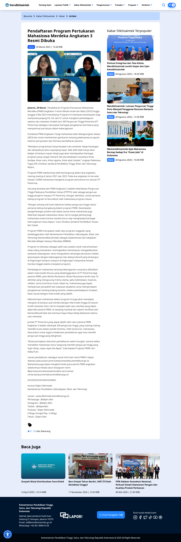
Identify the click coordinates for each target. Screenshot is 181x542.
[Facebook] (140, 517)
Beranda (28, 16)
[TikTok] (150, 517)
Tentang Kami (45, 5)
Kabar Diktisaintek (82, 5)
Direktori (146, 5)
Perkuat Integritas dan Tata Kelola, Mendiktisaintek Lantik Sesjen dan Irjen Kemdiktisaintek (128, 66)
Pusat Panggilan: (112, 514)
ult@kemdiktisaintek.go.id (39, 522)
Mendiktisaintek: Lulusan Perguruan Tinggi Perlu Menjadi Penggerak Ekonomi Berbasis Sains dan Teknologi (130, 109)
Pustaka (119, 5)
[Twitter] (145, 517)
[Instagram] (135, 517)
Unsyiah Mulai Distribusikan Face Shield (42, 481)
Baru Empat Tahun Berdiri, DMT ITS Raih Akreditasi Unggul (90, 483)
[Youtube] (155, 517)
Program (132, 5)
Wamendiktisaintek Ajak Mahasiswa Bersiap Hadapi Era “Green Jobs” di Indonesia (126, 152)
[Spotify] (160, 517)
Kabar (62, 16)
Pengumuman (103, 5)
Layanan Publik (61, 5)
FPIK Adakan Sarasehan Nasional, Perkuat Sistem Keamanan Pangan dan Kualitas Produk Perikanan (136, 484)
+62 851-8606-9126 (39, 525)
